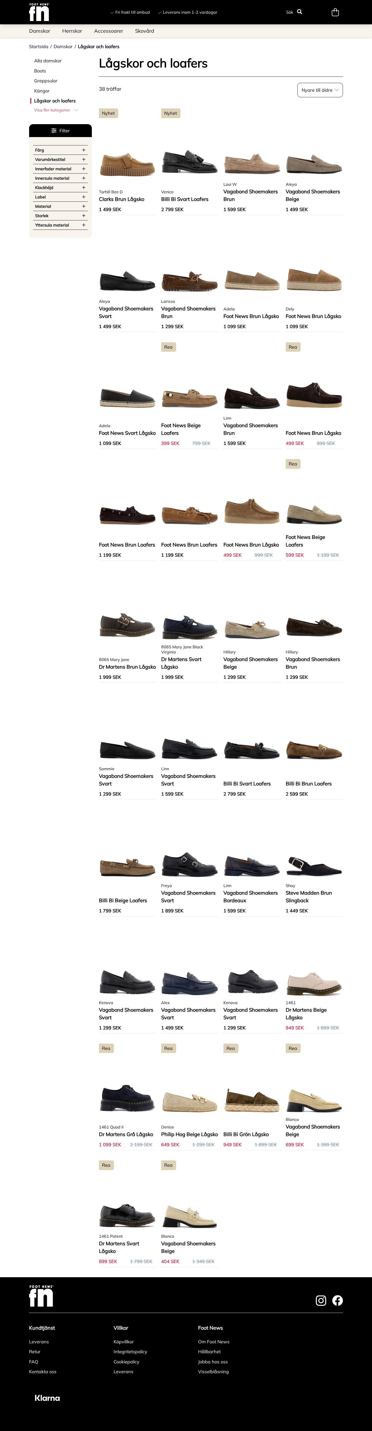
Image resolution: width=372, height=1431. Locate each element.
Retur (34, 1351)
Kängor (42, 91)
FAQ (33, 1362)
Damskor (63, 46)
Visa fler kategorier (52, 109)
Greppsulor (45, 81)
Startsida (38, 46)
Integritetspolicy (130, 1351)
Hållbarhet (209, 1351)
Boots (40, 71)
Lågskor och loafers (98, 46)
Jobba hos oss (213, 1362)
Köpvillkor (124, 1342)
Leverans (39, 1342)
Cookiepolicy (126, 1362)
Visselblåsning (213, 1371)
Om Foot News (214, 1342)
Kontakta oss (42, 1371)
